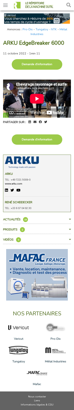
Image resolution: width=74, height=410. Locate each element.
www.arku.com (13, 183)
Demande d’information (37, 64)
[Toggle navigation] (5, 5)
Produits (13, 229)
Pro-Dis (28, 29)
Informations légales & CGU (37, 404)
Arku (9, 174)
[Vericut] (37, 18)
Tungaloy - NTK (46, 29)
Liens (37, 400)
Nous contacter (37, 396)
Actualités (15, 219)
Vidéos (11, 239)
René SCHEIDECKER (18, 202)
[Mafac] (37, 274)
